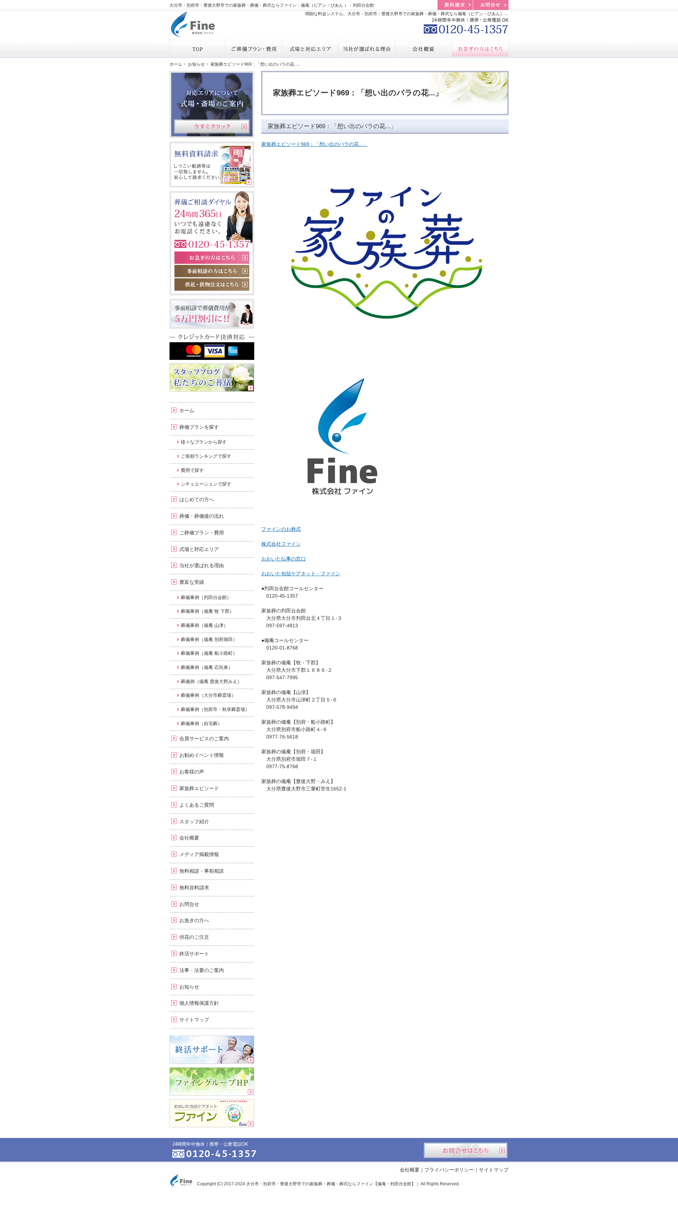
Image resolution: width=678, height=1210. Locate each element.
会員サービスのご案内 (204, 738)
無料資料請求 (194, 887)
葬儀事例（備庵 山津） (204, 625)
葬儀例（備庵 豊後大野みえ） (211, 681)
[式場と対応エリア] (310, 48)
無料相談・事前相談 (201, 871)
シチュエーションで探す (206, 484)
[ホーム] (197, 48)
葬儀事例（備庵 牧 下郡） (207, 611)
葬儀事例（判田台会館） (206, 597)
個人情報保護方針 (199, 1003)
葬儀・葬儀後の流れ (201, 516)
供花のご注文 (194, 937)
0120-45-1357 (466, 24)
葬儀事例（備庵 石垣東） (207, 667)
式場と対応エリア (199, 549)
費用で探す (192, 470)
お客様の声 (191, 772)
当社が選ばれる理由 (201, 565)
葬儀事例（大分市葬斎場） (208, 695)
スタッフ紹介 (194, 821)
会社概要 (189, 838)
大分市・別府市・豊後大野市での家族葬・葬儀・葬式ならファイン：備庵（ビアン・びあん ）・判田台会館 (272, 5)
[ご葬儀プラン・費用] (253, 48)
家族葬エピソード (199, 788)
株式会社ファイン (281, 544)
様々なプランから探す (204, 442)
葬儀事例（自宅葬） (201, 723)
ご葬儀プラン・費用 (201, 532)
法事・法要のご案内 (201, 970)
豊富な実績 (191, 582)
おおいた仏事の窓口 (283, 559)
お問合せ (189, 904)
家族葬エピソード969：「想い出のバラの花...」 (314, 144)
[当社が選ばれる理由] (367, 48)
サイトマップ (194, 1019)
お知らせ (189, 987)
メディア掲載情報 (199, 854)
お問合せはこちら (465, 1150)
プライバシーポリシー (449, 1170)
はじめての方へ (196, 499)
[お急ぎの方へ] (480, 48)
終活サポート (194, 953)
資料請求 (455, 5)
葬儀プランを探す (199, 427)
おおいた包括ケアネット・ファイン (300, 573)
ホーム (186, 410)
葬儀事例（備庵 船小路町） (209, 653)
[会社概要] (423, 48)
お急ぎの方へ (194, 920)
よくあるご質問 (196, 805)
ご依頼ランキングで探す (206, 456)
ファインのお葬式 (281, 529)
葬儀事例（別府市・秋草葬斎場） (215, 709)
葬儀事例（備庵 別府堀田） (209, 639)
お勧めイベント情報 (201, 755)
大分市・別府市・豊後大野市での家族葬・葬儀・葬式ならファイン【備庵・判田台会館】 (331, 1183)
